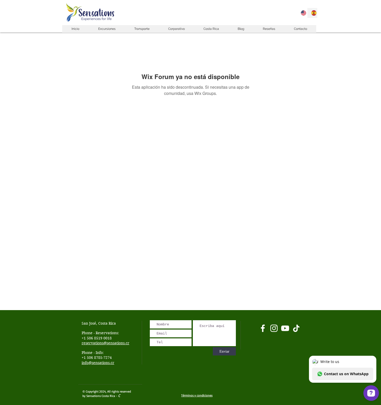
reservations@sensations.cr (105, 343)
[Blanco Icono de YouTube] (285, 328)
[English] (302, 13)
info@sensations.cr (98, 362)
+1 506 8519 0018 (97, 338)
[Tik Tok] (296, 328)
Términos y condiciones (197, 395)
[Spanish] (312, 13)
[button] (107, 29)
